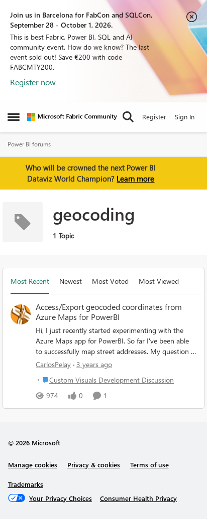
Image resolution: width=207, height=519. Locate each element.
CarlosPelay (53, 364)
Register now (33, 82)
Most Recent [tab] (30, 281)
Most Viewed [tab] (159, 281)
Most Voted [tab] (110, 281)
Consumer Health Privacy (138, 498)
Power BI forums (29, 144)
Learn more (135, 179)
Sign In (184, 116)
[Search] (128, 117)
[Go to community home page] (72, 117)
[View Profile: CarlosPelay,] (21, 314)
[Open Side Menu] (14, 116)
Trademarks (25, 484)
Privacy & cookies (93, 464)
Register (154, 116)
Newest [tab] (70, 281)
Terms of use (149, 464)
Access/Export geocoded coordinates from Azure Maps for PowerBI (109, 312)
